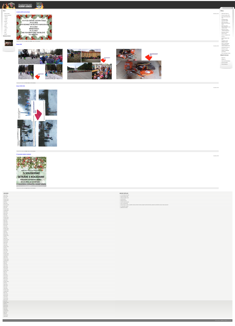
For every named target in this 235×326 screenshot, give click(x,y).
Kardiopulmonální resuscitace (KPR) (225, 20)
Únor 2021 (5, 243)
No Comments (38, 41)
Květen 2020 (6, 250)
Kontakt (5, 34)
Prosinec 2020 (6, 246)
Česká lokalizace (225, 64)
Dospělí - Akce (27, 41)
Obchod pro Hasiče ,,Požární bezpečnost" (225, 30)
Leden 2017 (6, 280)
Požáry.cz (223, 36)
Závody (6, 27)
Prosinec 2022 (6, 228)
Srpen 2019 (6, 256)
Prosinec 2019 (6, 253)
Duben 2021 (6, 242)
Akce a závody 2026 (124, 203)
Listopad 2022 (6, 229)
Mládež (5, 26)
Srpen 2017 (6, 274)
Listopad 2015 (6, 291)
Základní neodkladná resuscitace (225, 51)
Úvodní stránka (7, 13)
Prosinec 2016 (6, 281)
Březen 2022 (6, 234)
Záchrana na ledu (225, 48)
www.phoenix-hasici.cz (226, 47)
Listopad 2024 (6, 210)
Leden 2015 (6, 296)
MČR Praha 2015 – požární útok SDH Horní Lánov (226, 23)
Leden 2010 (6, 316)
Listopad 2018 (6, 260)
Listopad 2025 (6, 200)
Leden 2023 (6, 227)
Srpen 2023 (6, 221)
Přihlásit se (224, 59)
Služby (6, 19)
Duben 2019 (6, 257)
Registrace (223, 57)
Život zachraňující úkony (226, 53)
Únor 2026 (5, 197)
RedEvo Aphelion (217, 320)
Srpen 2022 (6, 232)
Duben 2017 (6, 277)
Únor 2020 (5, 252)
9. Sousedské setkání (124, 206)
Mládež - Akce (32, 41)
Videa (5, 32)
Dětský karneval (123, 200)
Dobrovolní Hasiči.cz (225, 13)
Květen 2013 (6, 305)
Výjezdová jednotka (7, 15)
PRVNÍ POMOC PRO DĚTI (225, 39)
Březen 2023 (6, 224)
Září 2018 (5, 263)
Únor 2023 (5, 225)
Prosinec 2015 (6, 289)
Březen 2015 (6, 295)
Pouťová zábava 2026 (124, 196)
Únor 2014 (5, 301)
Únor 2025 (5, 207)
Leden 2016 (6, 288)
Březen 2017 (6, 278)
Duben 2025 (6, 206)
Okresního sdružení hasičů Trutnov (225, 33)
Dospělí (5, 21)
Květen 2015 (6, 294)
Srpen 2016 (6, 284)
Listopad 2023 (6, 218)
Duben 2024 (6, 213)
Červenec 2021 (6, 239)
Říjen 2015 (5, 292)
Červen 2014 (6, 298)
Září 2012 (5, 313)
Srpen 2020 (6, 249)
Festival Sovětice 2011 (226, 15)
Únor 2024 (5, 214)
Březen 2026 (6, 196)
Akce (6, 24)
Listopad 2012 (6, 310)
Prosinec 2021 (6, 235)
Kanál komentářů (225, 62)
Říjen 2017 (5, 271)
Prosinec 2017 (6, 270)
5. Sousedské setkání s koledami (23, 154)
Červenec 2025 (6, 204)
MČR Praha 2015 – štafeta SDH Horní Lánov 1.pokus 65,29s (226, 27)
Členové (6, 16)
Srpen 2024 (6, 211)
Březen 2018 (6, 267)
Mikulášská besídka (124, 207)
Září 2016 (5, 282)
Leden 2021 (6, 245)
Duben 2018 (6, 266)
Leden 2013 (6, 309)
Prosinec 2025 (6, 199)
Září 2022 (5, 231)
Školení (6, 18)
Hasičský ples (123, 199)
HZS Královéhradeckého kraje (226, 17)
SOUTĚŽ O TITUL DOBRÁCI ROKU (225, 41)
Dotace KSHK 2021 (20, 86)
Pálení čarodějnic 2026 (125, 197)
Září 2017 (5, 273)
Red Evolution (229, 320)
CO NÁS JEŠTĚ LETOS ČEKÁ (23, 12)
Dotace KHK (19, 44)
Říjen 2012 (5, 312)
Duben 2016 (6, 285)
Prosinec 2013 (6, 302)
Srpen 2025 (6, 203)
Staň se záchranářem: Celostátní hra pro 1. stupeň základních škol (226, 44)
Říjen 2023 (5, 220)
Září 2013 (5, 303)
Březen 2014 (6, 299)
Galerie (5, 30)
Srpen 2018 (6, 264)
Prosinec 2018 (6, 259)
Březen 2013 (6, 306)
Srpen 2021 (6, 238)
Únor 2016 (5, 287)
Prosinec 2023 (6, 217)
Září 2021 (5, 236)
